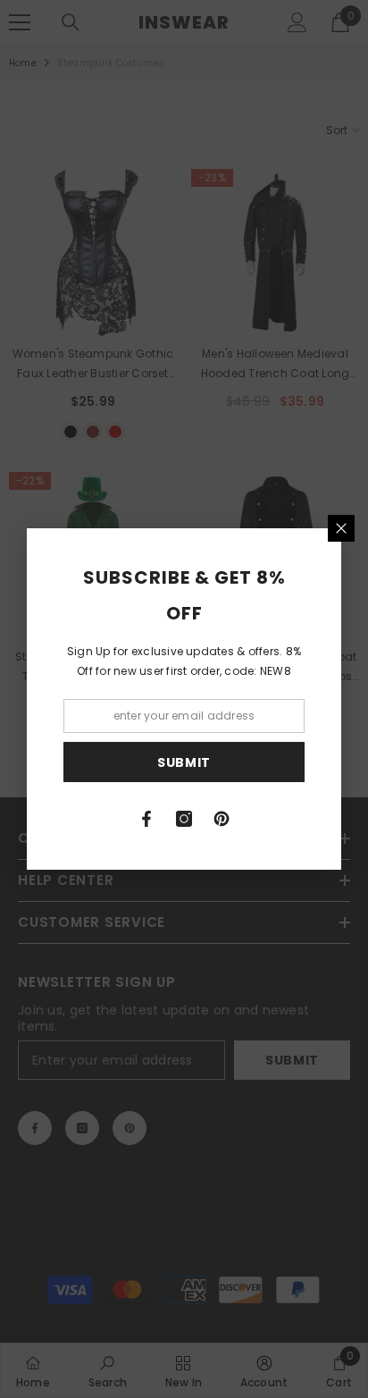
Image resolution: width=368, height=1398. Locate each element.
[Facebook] (146, 819)
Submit (184, 762)
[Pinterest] (221, 819)
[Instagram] (184, 819)
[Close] (341, 528)
